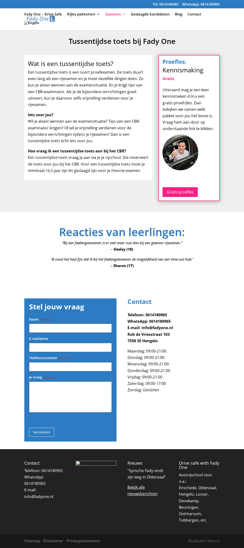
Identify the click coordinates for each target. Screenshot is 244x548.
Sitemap (32, 540)
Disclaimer (53, 540)
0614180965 (52, 470)
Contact (194, 14)
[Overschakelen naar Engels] (31, 25)
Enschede (187, 487)
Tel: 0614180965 (165, 4)
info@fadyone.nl (38, 496)
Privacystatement (83, 540)
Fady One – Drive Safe (43, 14)
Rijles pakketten (81, 14)
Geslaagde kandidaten (150, 14)
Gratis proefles (180, 192)
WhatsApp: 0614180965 (201, 4)
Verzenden (41, 432)
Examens (113, 14)
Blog (178, 14)
